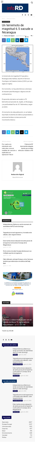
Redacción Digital (9, 35)
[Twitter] (28, 15)
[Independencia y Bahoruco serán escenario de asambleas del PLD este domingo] (6, 352)
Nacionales (16, 375)
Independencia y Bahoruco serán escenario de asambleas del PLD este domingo (17, 225)
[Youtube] (31, 15)
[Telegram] (26, 40)
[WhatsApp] (13, 40)
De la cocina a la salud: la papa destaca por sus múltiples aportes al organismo (17, 252)
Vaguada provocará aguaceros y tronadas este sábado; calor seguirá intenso (17, 233)
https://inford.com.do (17, 177)
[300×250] (16, 214)
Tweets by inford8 (7, 331)
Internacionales (11, 18)
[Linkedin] (17, 40)
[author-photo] (17, 172)
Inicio (3, 18)
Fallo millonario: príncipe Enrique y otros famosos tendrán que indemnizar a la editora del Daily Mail (18, 261)
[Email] (22, 40)
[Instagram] (25, 15)
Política (15, 354)
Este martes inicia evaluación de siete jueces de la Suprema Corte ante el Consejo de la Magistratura (17, 243)
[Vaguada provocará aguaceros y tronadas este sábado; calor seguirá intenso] (6, 361)
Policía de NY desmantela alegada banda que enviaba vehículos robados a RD (25, 147)
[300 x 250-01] (17, 296)
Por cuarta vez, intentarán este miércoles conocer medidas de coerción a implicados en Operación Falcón (9, 149)
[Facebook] (22, 15)
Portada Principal (17, 364)
